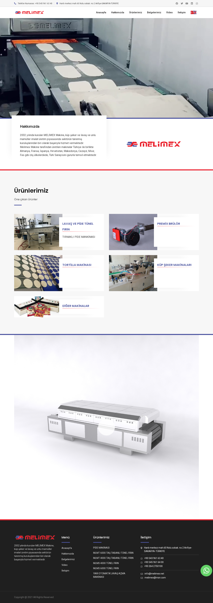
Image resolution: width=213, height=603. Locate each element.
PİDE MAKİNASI (101, 547)
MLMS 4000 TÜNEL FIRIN (106, 563)
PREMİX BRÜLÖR (168, 224)
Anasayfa (101, 12)
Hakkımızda (117, 12)
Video (169, 12)
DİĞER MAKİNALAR (75, 306)
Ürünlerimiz (135, 12)
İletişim (182, 12)
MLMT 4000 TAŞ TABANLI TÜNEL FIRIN (113, 558)
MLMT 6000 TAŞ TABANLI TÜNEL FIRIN (113, 553)
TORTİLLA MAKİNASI (76, 265)
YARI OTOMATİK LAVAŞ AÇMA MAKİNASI (109, 575)
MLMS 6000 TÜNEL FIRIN (106, 568)
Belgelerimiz (154, 12)
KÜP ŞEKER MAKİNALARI (174, 265)
